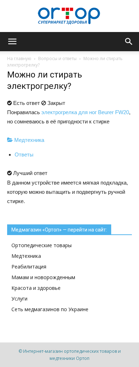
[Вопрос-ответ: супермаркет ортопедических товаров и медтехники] (69, 16)
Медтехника (28, 140)
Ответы (24, 154)
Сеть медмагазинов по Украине (49, 309)
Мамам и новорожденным (43, 277)
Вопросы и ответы (57, 58)
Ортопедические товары (41, 245)
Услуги (19, 298)
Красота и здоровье (36, 287)
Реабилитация (28, 266)
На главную (19, 58)
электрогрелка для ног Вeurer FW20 (85, 112)
